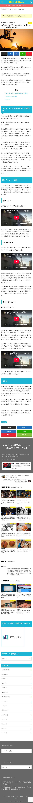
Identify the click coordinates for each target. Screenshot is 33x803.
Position (5, 715)
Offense (4, 422)
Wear (4, 728)
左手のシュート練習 (11, 96)
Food (4, 683)
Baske (5, 674)
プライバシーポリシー (24, 796)
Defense (5, 678)
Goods (4, 687)
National (5, 701)
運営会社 (16, 798)
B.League (5, 669)
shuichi (3, 566)
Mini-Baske (6, 696)
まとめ (7, 99)
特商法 (17, 796)
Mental (5, 692)
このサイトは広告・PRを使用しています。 (17, 5)
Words (4, 733)
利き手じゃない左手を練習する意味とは (16, 93)
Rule (4, 719)
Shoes (4, 724)
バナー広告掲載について (9, 796)
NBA (4, 705)
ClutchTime (16, 2)
